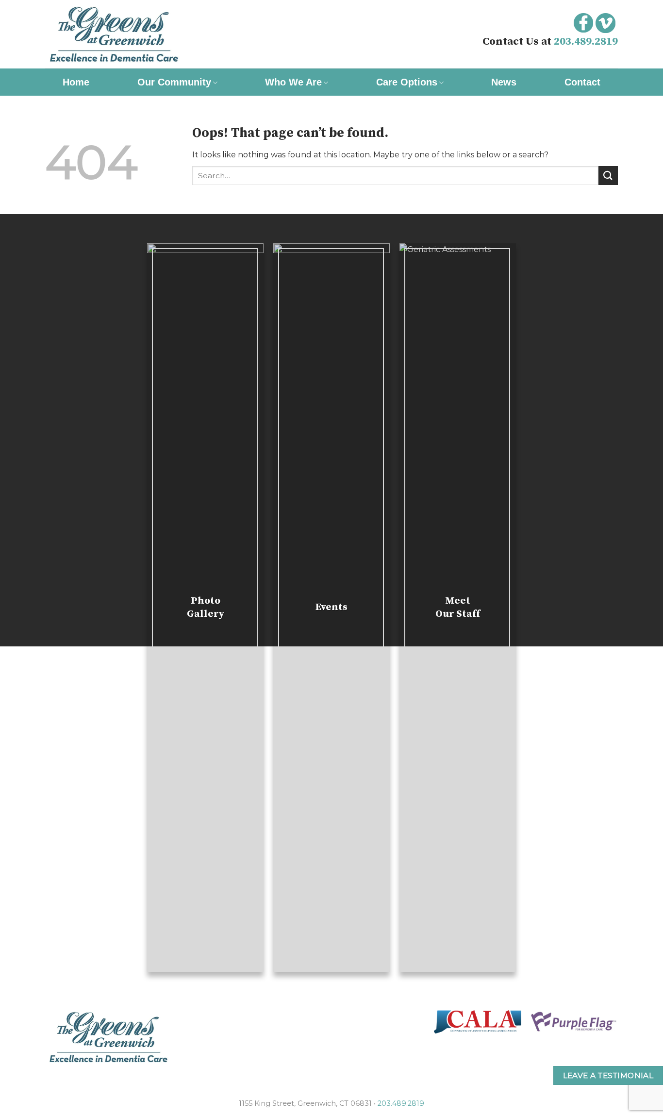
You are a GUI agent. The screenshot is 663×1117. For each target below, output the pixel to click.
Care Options (406, 82)
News (503, 82)
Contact (582, 82)
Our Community (174, 82)
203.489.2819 (586, 41)
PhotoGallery (205, 607)
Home (76, 82)
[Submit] (608, 175)
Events (331, 607)
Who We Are (293, 82)
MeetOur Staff (457, 607)
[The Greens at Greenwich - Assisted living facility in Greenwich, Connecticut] (142, 34)
